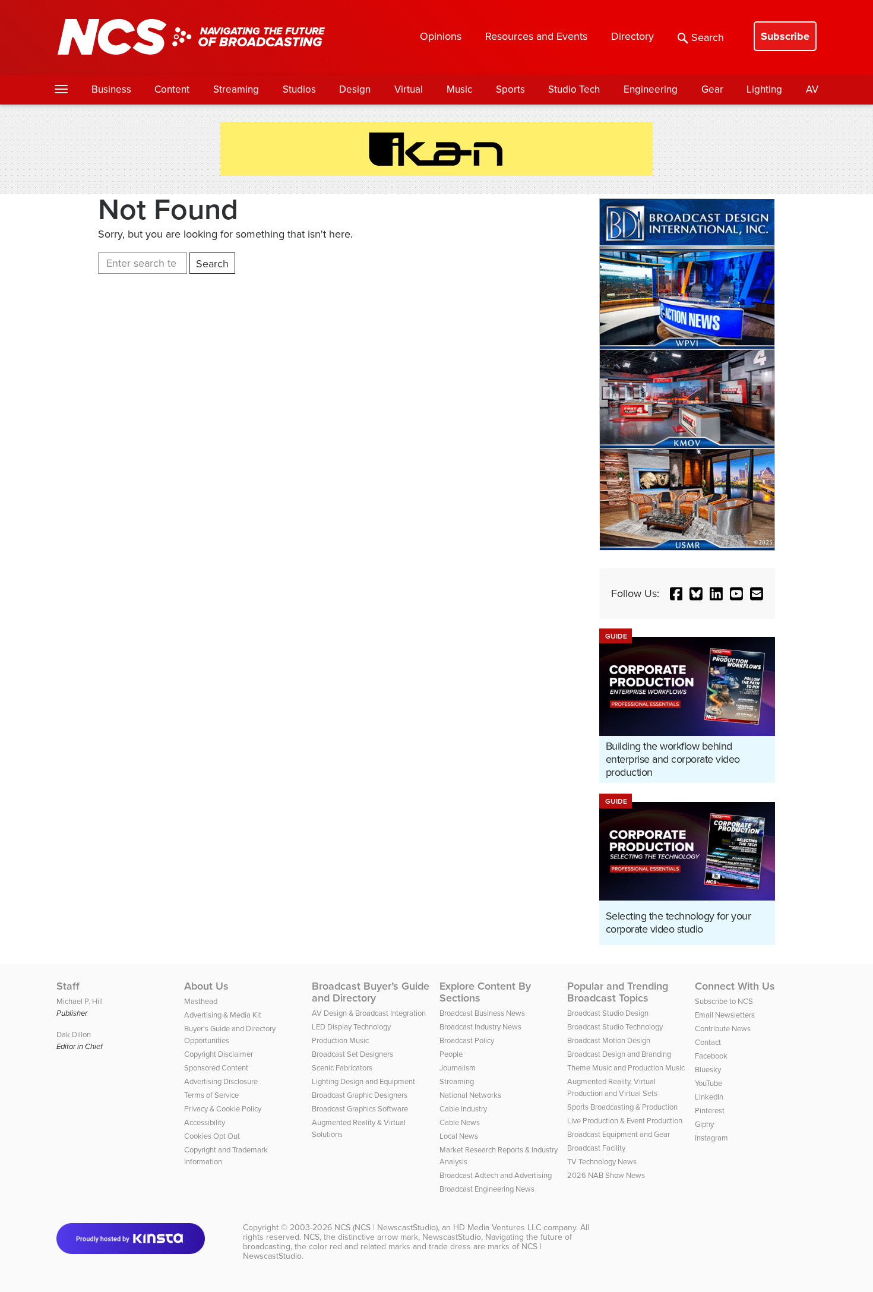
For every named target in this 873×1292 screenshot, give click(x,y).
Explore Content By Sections (485, 992)
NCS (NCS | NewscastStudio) (386, 1227)
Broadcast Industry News (480, 1026)
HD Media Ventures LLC (497, 1227)
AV (812, 89)
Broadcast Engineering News (486, 1189)
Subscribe (785, 36)
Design (355, 89)
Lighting (764, 89)
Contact (708, 1042)
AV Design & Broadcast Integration (369, 1013)
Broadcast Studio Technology (615, 1026)
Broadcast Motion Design (608, 1040)
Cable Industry (463, 1108)
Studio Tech (574, 89)
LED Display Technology (351, 1026)
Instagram (711, 1137)
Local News (458, 1136)
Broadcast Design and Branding (619, 1054)
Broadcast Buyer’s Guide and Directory (370, 992)
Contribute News (723, 1028)
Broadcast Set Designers (352, 1054)
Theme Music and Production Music (626, 1067)
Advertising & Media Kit (222, 1015)
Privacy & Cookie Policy (222, 1108)
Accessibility (204, 1122)
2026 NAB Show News (606, 1175)
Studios (299, 89)
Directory (632, 36)
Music (459, 89)
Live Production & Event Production (624, 1120)
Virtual (408, 89)
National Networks (470, 1095)
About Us (206, 986)
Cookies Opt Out (212, 1136)
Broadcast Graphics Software (360, 1108)
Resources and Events (536, 36)
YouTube (708, 1083)
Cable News (459, 1122)
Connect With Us (735, 986)
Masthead (200, 1001)
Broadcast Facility (596, 1148)
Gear (712, 89)
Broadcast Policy (466, 1040)
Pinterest (710, 1110)
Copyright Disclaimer (218, 1054)
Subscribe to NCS (724, 1001)
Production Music (340, 1040)
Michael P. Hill (79, 1001)
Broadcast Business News (482, 1013)
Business (111, 89)
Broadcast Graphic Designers (359, 1095)
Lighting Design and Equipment (363, 1081)
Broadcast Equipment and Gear (618, 1134)
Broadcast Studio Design (608, 1013)
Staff (68, 986)
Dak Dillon (73, 1034)
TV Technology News (602, 1161)
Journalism (457, 1067)
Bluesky (708, 1069)
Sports (510, 89)
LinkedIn (709, 1097)
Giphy (704, 1124)
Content (171, 89)
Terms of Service (211, 1095)
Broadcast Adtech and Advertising (495, 1175)
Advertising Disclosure (221, 1081)
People (451, 1054)
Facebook (711, 1056)
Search (707, 37)
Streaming (236, 89)
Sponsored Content (216, 1067)
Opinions (440, 36)
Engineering (651, 89)
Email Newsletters (725, 1015)
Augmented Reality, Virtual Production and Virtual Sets (612, 1087)
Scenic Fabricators (342, 1067)
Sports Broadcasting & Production (622, 1107)
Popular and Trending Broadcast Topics (617, 992)
